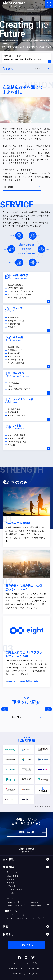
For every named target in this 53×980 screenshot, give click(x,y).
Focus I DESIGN (14, 905)
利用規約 (36, 963)
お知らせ (8, 934)
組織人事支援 (12, 876)
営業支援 (10, 879)
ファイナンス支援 (14, 889)
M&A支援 (10, 886)
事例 (5, 926)
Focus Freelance (38, 905)
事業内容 (8, 867)
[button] (4, 709)
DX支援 (10, 893)
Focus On (11, 902)
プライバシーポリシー (22, 963)
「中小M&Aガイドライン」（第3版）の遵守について (26, 968)
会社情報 (8, 859)
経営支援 (10, 883)
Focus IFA (35, 902)
